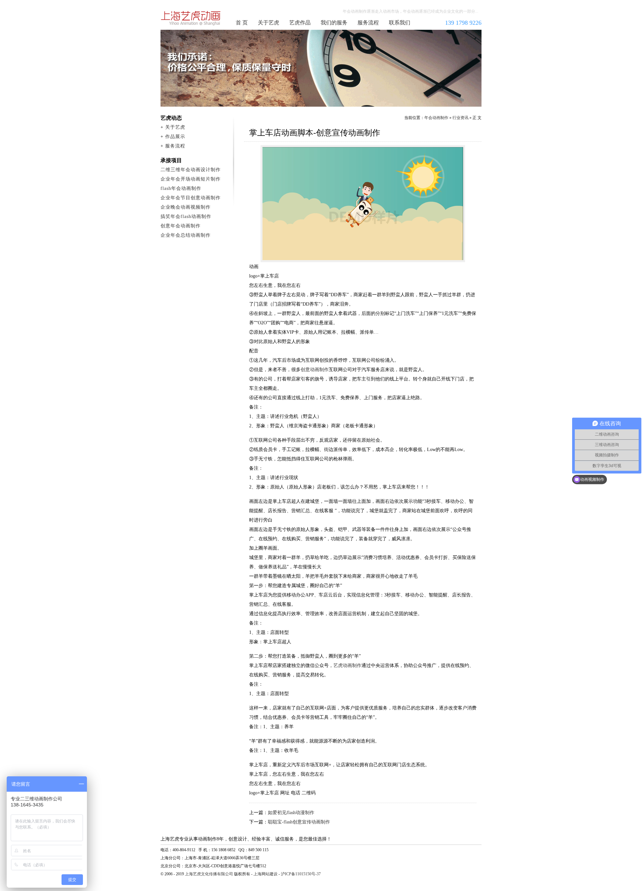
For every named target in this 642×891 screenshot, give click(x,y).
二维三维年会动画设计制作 (190, 169)
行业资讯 (460, 117)
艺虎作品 (300, 22)
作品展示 (175, 136)
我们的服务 (334, 22)
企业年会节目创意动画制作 (190, 197)
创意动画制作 (315, 369)
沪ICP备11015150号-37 (301, 874)
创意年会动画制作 (180, 225)
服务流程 (368, 22)
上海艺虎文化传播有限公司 (209, 874)
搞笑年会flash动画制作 (185, 216)
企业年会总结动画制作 (185, 235)
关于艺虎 (268, 22)
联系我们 (399, 22)
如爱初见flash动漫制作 (291, 812)
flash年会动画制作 (180, 188)
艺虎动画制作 (347, 665)
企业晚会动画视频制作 (185, 207)
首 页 (242, 22)
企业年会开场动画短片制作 (190, 179)
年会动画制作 (190, 18)
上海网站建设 (265, 874)
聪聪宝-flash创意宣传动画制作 (299, 821)
